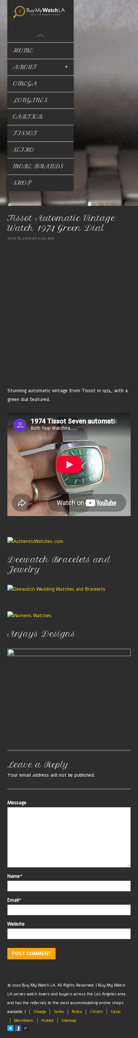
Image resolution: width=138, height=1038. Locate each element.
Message (16, 802)
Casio (116, 1011)
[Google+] (26, 1028)
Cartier (28, 116)
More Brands (38, 166)
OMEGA (25, 83)
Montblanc (23, 1020)
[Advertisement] (69, 315)
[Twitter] (10, 1028)
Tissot (25, 133)
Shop (22, 182)
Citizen (96, 1011)
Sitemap (69, 1020)
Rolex (77, 1011)
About (25, 67)
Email (14, 900)
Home (23, 50)
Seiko (23, 149)
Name (14, 876)
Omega (39, 1011)
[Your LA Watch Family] (40, 11)
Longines (30, 100)
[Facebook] (18, 1028)
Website (16, 924)
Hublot (47, 1020)
